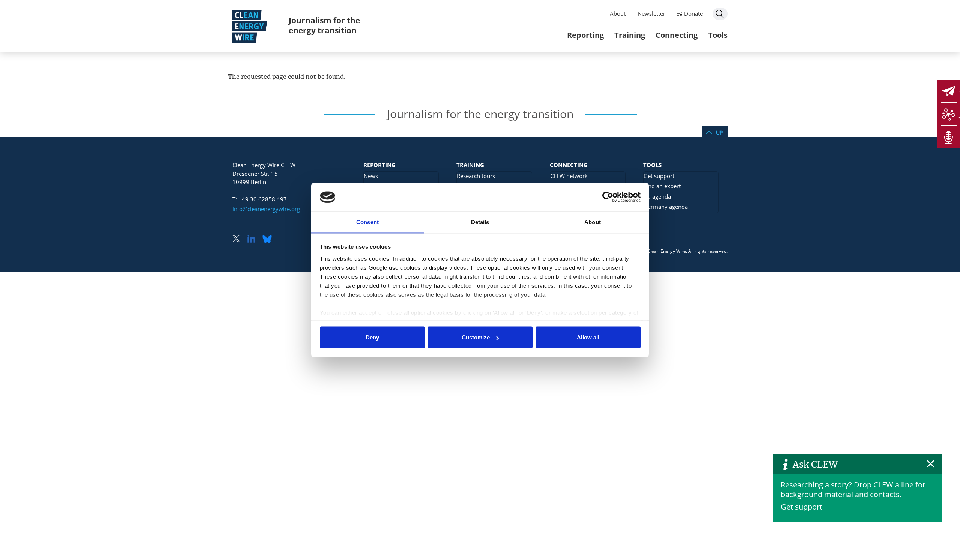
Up (719, 132)
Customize (476, 337)
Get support (801, 507)
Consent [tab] (367, 222)
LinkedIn (254, 239)
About (618, 13)
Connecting (677, 35)
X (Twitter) (239, 239)
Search (720, 14)
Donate (693, 13)
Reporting (585, 35)
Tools (718, 35)
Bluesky (269, 239)
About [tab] (592, 222)
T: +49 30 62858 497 (259, 199)
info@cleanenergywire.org (266, 209)
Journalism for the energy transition (324, 25)
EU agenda (657, 196)
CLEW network (569, 176)
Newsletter (651, 13)
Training (629, 35)
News (371, 176)
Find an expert (662, 186)
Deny (372, 337)
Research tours (476, 176)
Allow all (588, 337)
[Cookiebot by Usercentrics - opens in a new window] (607, 197)
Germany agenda (666, 206)
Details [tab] (480, 222)
